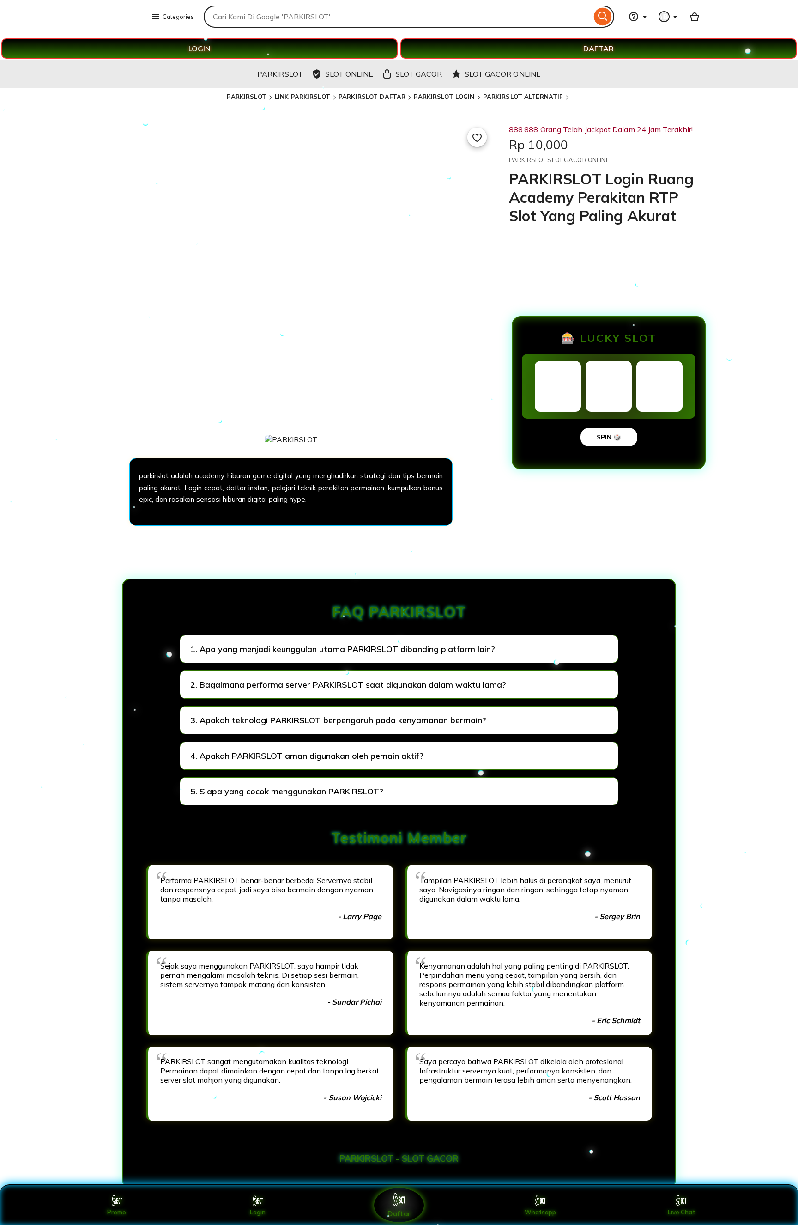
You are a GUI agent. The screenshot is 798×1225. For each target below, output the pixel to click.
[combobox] (398, 17)
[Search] (603, 17)
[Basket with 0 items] (694, 17)
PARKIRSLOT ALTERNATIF (523, 96)
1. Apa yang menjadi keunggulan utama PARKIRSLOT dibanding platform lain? (342, 649)
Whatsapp (540, 1212)
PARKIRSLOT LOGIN (444, 96)
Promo (116, 1212)
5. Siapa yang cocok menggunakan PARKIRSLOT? (286, 791)
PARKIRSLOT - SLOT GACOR (399, 1158)
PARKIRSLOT (246, 96)
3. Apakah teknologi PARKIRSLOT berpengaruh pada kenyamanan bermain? (338, 720)
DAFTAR (598, 48)
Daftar (399, 1213)
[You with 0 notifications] (668, 17)
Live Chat (681, 1212)
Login (258, 1212)
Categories (178, 16)
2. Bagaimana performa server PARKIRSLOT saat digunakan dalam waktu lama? (348, 684)
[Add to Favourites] (477, 137)
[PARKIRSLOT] (117, 22)
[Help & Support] (638, 17)
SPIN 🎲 (609, 437)
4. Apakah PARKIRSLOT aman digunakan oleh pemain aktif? (306, 755)
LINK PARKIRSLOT (302, 96)
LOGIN (199, 48)
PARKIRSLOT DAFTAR (372, 96)
